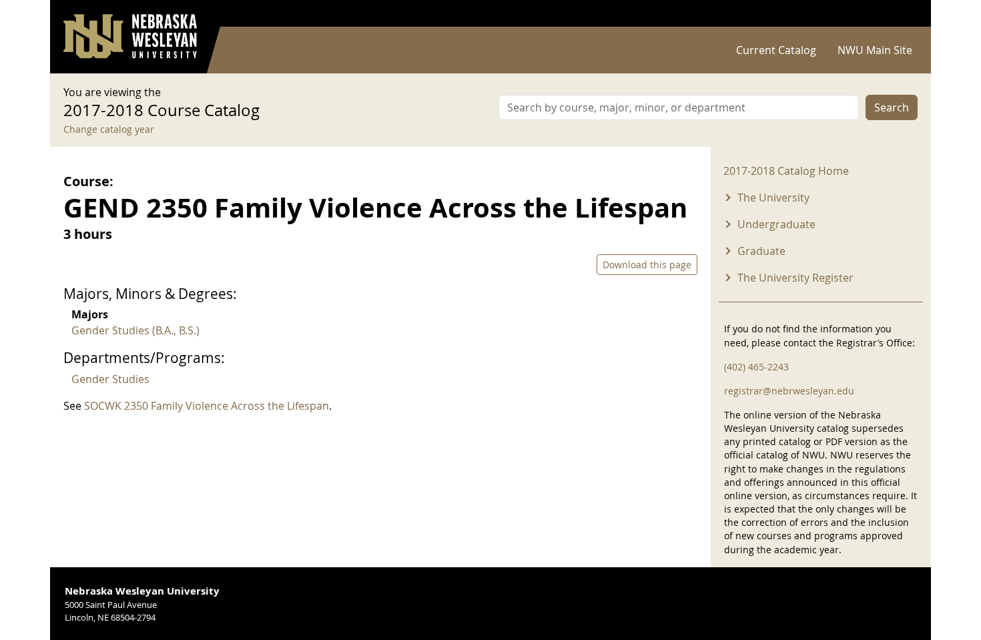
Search (891, 107)
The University (773, 197)
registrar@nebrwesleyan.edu (789, 390)
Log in (900, 13)
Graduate (761, 251)
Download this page (647, 264)
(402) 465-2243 (756, 366)
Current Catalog (776, 50)
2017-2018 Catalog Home (786, 171)
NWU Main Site (875, 50)
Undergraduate (776, 224)
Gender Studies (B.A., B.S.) (135, 330)
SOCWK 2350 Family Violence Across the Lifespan (206, 405)
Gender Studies (110, 379)
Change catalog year (108, 129)
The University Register (795, 277)
